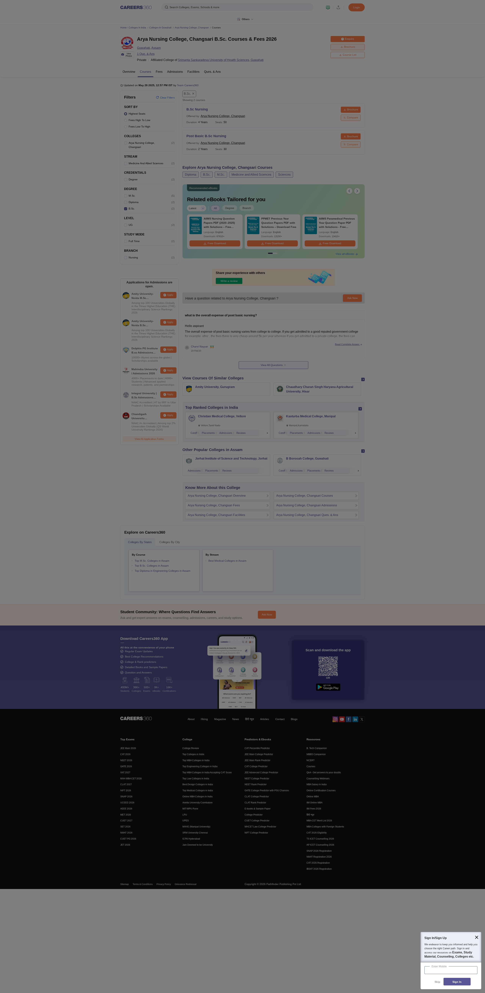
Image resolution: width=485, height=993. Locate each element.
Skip (437, 981)
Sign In (457, 981)
